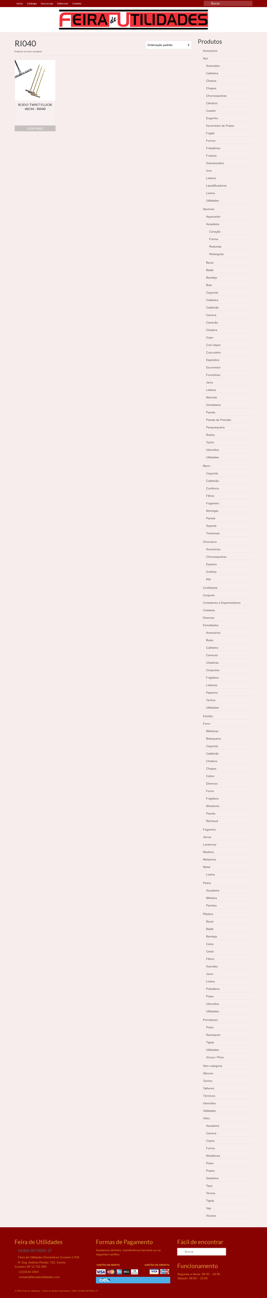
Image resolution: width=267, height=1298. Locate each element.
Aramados (213, 65)
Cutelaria (209, 610)
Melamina (209, 859)
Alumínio (208, 209)
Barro (206, 465)
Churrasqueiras (216, 95)
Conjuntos (212, 670)
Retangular (216, 254)
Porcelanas (210, 1020)
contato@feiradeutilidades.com (39, 1277)
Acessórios (210, 50)
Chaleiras (212, 662)
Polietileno (213, 989)
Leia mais (35, 128)
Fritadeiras (213, 148)
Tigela (210, 1042)
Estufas (208, 716)
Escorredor (213, 367)
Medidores (213, 1155)
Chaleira (211, 330)
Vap (208, 1208)
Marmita (211, 397)
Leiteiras (211, 685)
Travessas (213, 533)
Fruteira (211, 155)
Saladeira (212, 1178)
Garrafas (212, 966)
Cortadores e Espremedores (222, 602)
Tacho (210, 442)
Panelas (211, 905)
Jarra (209, 382)
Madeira (208, 852)
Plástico (208, 914)
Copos (210, 1140)
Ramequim (213, 1034)
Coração (214, 231)
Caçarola (212, 292)
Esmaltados (210, 625)
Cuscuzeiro (213, 352)
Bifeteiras (212, 731)
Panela (210, 412)
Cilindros (212, 103)
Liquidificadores (216, 185)
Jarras (207, 837)
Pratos (210, 1170)
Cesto (210, 951)
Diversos (208, 617)
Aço (205, 58)
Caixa (210, 944)
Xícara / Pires (215, 1057)
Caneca (211, 315)
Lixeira (210, 193)
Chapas (211, 88)
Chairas (211, 80)
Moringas (212, 510)
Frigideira (212, 677)
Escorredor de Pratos (220, 125)
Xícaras (211, 1215)
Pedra (207, 883)
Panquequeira (215, 427)
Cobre (210, 776)
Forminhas (213, 375)
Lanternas (209, 844)
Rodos (210, 434)
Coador (211, 110)
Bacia (209, 262)
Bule (209, 285)
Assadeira (212, 224)
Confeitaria (210, 587)
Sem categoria (212, 1065)
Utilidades (212, 200)
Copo (209, 337)
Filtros (210, 495)
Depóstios (212, 360)
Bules (209, 640)
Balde (210, 270)
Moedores (212, 806)
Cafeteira (212, 73)
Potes (210, 996)
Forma (213, 239)
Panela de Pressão (218, 420)
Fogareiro (212, 503)
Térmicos (209, 1095)
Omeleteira (213, 405)
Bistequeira (213, 738)
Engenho (212, 118)
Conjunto (209, 595)
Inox (209, 170)
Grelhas (211, 571)
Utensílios (212, 449)
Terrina (210, 1193)
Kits (208, 579)
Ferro (206, 723)
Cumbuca (212, 488)
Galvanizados (215, 163)
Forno (210, 791)
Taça (209, 1185)
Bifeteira (211, 898)
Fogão (210, 133)
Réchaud (212, 821)
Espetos (211, 564)
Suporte (211, 525)
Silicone (208, 1073)
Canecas (212, 655)
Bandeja (211, 277)
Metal (206, 867)
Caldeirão (212, 307)
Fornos (210, 140)
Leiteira (211, 178)
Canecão (212, 322)
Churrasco (210, 541)
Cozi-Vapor (213, 345)
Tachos (210, 700)
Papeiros (212, 692)
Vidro (206, 1118)
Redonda (215, 246)
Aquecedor (213, 216)
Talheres (208, 1088)
